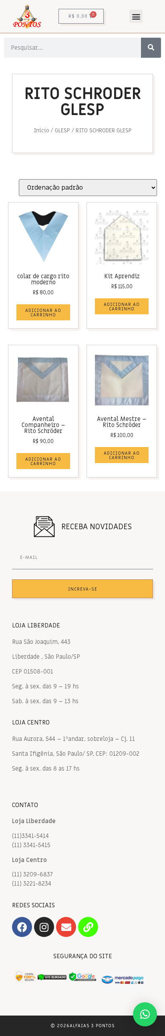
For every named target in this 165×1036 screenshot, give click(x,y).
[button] (136, 16)
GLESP (62, 130)
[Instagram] (44, 927)
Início (41, 130)
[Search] (151, 48)
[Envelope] (66, 927)
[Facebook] (22, 927)
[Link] (88, 927)
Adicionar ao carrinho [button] (43, 313)
